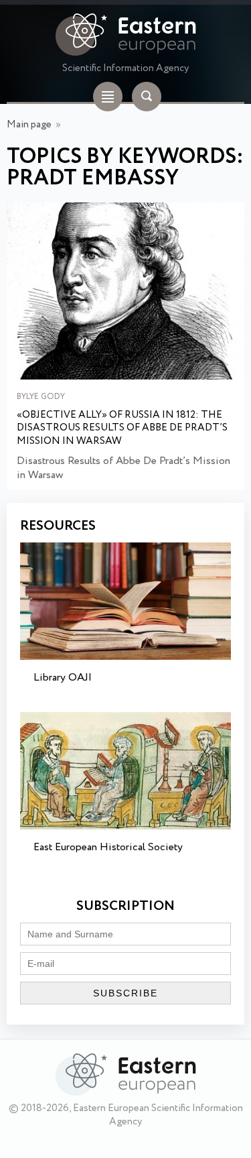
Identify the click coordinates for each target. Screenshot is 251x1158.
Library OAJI (62, 677)
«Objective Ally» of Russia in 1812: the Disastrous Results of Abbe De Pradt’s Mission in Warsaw (122, 429)
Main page (29, 124)
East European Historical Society (108, 847)
